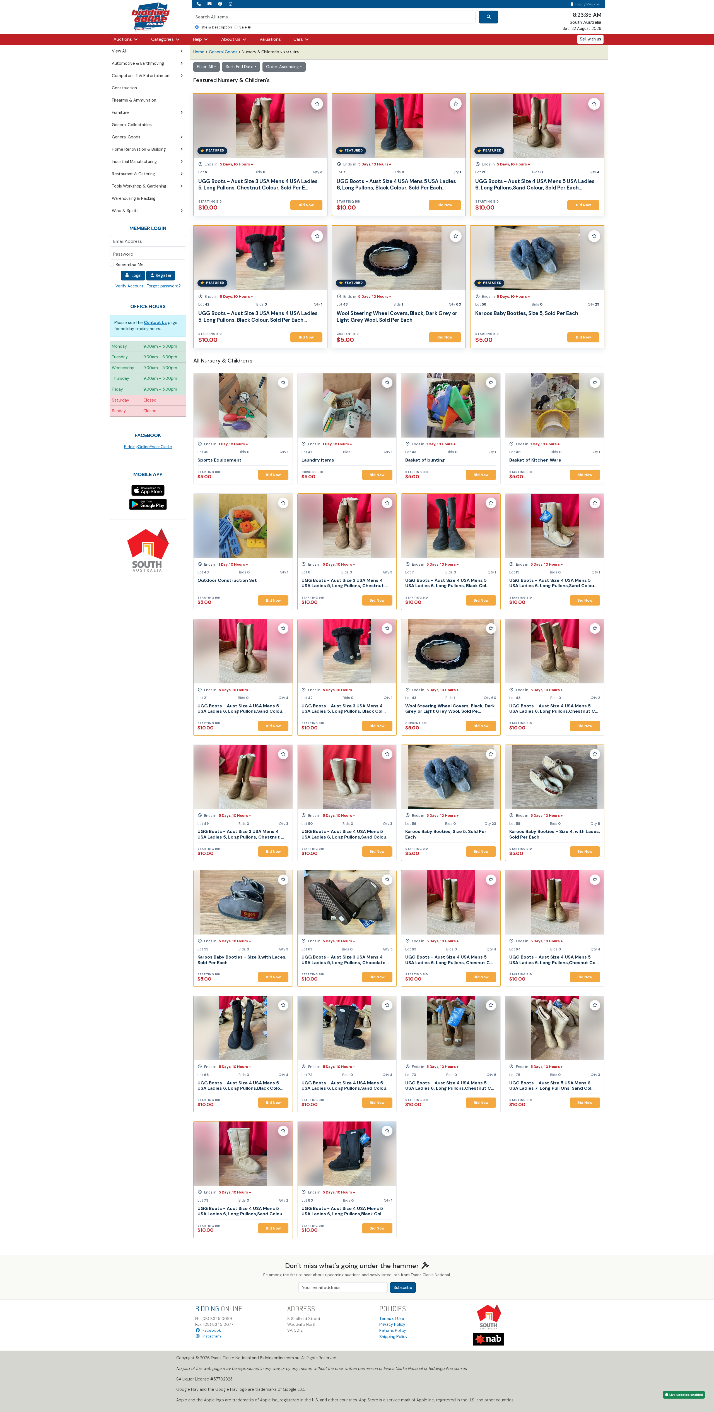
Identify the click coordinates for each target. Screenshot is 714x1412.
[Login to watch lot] (317, 104)
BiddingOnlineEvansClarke (148, 446)
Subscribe (403, 1287)
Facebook (210, 1330)
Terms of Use (391, 1318)
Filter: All (205, 66)
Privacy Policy (392, 1324)
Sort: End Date (240, 66)
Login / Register (587, 4)
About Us (231, 39)
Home (198, 51)
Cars (298, 39)
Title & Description (216, 27)
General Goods (223, 51)
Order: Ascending (282, 66)
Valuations (270, 39)
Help (198, 39)
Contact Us (155, 322)
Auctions (123, 39)
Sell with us (590, 39)
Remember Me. (130, 264)
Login (135, 275)
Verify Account (129, 286)
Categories (163, 39)
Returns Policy (392, 1330)
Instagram (210, 1336)
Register (163, 275)
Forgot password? (164, 286)
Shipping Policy (393, 1336)
